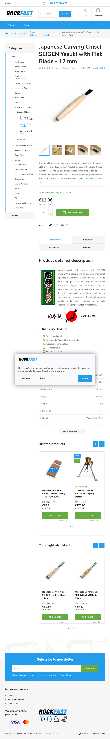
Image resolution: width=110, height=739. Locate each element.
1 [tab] (70, 526)
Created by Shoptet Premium (93, 733)
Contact (8, 3)
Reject (43, 378)
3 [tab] (73, 628)
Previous (95, 444)
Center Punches (21, 184)
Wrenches (18, 198)
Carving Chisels (23, 112)
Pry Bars (18, 188)
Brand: (99, 68)
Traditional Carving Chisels (26, 118)
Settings (25, 378)
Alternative (54, 247)
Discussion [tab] (88, 240)
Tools (14, 56)
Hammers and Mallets (23, 174)
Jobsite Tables (20, 66)
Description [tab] (55, 240)
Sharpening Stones (22, 150)
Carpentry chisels (24, 107)
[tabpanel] (55, 487)
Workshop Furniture (22, 83)
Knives (17, 160)
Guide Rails (19, 155)
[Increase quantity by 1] (50, 211)
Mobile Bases (19, 71)
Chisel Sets (21, 139)
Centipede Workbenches (20, 77)
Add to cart (74, 212)
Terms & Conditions (16, 699)
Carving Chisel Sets (26, 132)
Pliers (16, 193)
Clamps (17, 93)
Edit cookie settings (50, 733)
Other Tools (19, 208)
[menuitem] (12, 25)
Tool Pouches (20, 164)
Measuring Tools (21, 88)
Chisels (17, 102)
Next (101, 444)
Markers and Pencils (22, 203)
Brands (15, 215)
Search (65, 13)
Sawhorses (19, 62)
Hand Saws (19, 97)
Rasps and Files (21, 169)
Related (86, 247)
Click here (47, 371)
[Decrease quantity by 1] (50, 214)
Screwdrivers (19, 179)
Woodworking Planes (23, 145)
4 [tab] (75, 628)
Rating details (69, 68)
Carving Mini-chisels (26, 125)
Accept (85, 378)
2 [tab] (73, 526)
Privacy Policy (65, 675)
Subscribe (89, 668)
